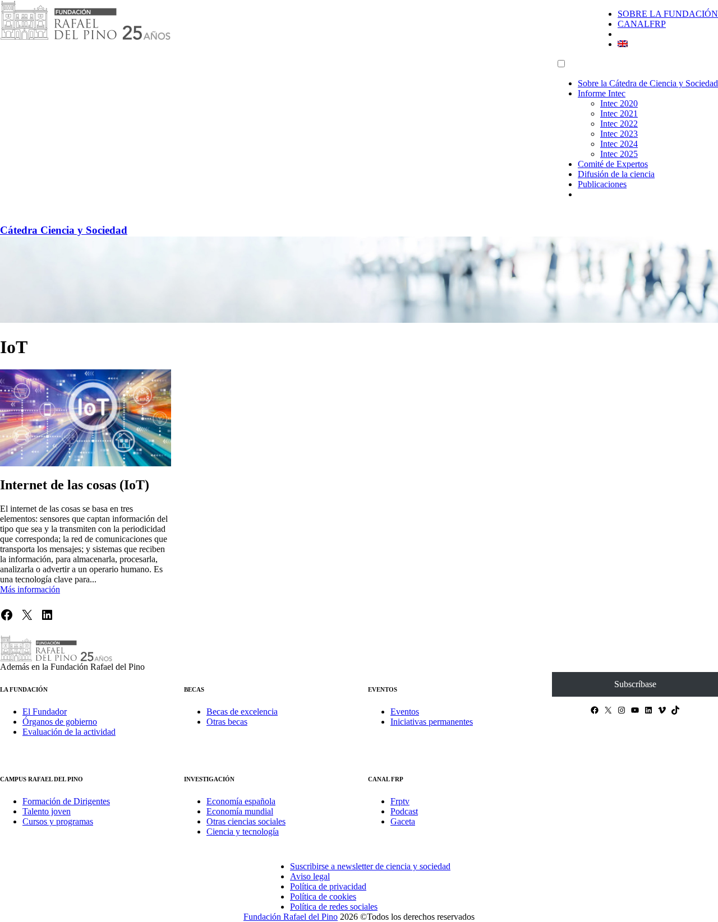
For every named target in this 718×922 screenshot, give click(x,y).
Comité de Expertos (613, 164)
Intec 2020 (619, 103)
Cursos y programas (57, 821)
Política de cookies (323, 896)
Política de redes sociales (334, 906)
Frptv (399, 801)
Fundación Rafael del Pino (290, 916)
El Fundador (44, 711)
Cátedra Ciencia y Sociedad (63, 230)
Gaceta (402, 821)
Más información (30, 589)
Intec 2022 (619, 123)
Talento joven (46, 811)
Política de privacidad (328, 886)
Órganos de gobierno (59, 721)
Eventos (404, 711)
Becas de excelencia (242, 711)
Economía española (240, 801)
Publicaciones (602, 184)
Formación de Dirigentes (66, 801)
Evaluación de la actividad (69, 731)
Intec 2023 (619, 133)
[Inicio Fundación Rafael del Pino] (85, 38)
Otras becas (226, 721)
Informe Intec (601, 93)
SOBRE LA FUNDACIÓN (668, 13)
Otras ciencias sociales (246, 821)
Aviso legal (310, 876)
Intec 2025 (619, 154)
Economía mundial (239, 811)
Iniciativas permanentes (431, 721)
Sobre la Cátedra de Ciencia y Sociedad (648, 83)
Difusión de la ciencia (616, 174)
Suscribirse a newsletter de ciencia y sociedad (370, 866)
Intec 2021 (619, 113)
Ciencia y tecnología (242, 831)
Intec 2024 (619, 144)
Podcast (404, 811)
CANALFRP (642, 24)
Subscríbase (635, 684)
